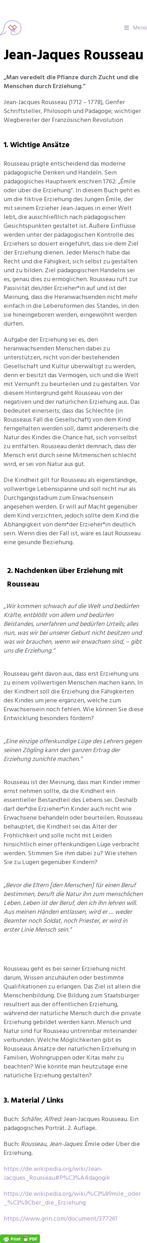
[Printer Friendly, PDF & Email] (20, 1238)
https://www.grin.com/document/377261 (60, 1218)
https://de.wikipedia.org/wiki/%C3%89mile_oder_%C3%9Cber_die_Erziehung (72, 1198)
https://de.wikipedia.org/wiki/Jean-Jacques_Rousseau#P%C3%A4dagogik (57, 1173)
